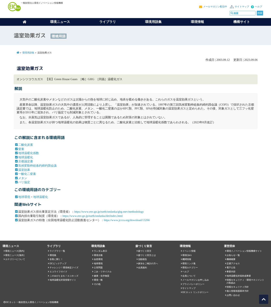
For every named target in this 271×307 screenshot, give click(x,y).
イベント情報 (189, 251)
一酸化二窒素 (27, 173)
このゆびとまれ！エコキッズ (64, 276)
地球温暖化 (25, 157)
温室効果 (24, 169)
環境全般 (98, 255)
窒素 (21, 149)
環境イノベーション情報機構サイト (244, 251)
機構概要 (231, 259)
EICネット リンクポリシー (195, 292)
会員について (189, 276)
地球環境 (24, 196)
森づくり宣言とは (147, 255)
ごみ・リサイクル (103, 271)
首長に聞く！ (56, 259)
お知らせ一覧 (233, 255)
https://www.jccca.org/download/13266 (127, 220)
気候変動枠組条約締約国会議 (37, 165)
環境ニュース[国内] (14, 251)
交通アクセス (233, 263)
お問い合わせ (233, 295)
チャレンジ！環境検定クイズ (64, 267)
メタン (22, 178)
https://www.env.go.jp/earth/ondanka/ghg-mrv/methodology (109, 211)
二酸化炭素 (25, 144)
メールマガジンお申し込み (195, 280)
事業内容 (231, 271)
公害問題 (98, 267)
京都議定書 (25, 161)
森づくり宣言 (144, 251)
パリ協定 (24, 182)
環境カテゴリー (190, 267)
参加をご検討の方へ (148, 263)
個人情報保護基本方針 (238, 291)
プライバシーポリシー (193, 284)
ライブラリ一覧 (57, 251)
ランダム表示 (100, 251)
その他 (97, 284)
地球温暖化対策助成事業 (239, 276)
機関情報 (186, 259)
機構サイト (241, 22)
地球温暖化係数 (28, 153)
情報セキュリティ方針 (238, 287)
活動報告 (142, 259)
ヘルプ (258, 6)
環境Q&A (187, 255)
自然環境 (98, 259)
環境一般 (98, 280)
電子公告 (231, 267)
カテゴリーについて (15, 259)
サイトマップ (242, 6)
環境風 (53, 255)
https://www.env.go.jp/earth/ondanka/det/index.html (92, 215)
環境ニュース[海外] (14, 255)
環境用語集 (153, 22)
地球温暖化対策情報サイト (63, 280)
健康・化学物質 (101, 276)
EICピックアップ (58, 263)
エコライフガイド (58, 271)
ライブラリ (107, 22)
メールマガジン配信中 (215, 6)
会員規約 (142, 267)
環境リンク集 (189, 263)
